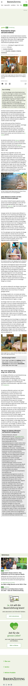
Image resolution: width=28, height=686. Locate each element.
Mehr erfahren (14, 645)
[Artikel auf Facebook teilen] (2, 83)
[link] (14, 573)
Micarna (19, 145)
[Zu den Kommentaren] (25, 83)
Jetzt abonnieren (14, 616)
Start (2, 5)
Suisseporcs (6, 385)
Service (7, 667)
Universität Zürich (19, 436)
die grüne (8, 51)
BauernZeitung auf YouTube (9, 684)
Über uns (7, 661)
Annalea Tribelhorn (8, 49)
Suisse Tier (10, 206)
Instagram (13, 51)
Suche (27, 2)
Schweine (18, 51)
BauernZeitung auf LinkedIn (11, 684)
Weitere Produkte (10, 672)
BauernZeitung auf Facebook (4, 684)
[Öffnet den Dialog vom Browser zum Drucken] (9, 83)
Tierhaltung (4, 52)
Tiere (18, 5)
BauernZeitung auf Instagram (6, 684)
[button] (1, 2)
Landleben (13, 5)
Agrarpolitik (7, 5)
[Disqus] (14, 535)
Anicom (17, 140)
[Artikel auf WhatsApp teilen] (6, 83)
